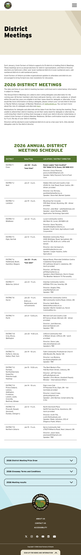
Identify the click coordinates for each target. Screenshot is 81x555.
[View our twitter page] (26, 537)
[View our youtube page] (43, 537)
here (38, 106)
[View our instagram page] (32, 537)
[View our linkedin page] (48, 537)
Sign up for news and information (38, 553)
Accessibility (40, 527)
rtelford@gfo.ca (50, 104)
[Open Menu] (74, 5)
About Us (40, 519)
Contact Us (40, 523)
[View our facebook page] (37, 537)
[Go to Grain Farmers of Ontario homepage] (8, 5)
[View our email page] (54, 537)
